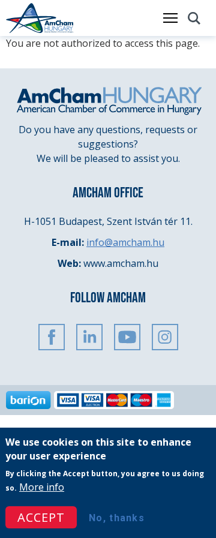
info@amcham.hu (125, 242)
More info (41, 487)
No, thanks (117, 518)
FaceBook (51, 337)
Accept (41, 517)
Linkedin (89, 337)
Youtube (127, 337)
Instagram (165, 337)
